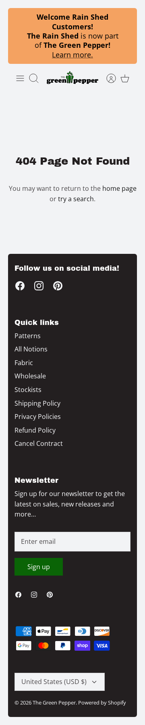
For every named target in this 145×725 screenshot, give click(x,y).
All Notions (31, 349)
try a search (76, 198)
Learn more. (72, 54)
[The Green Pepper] (72, 78)
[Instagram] (38, 285)
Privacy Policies (37, 416)
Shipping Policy (37, 403)
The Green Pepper (54, 702)
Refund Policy (35, 430)
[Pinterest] (57, 285)
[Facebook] (19, 285)
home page (119, 188)
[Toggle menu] (20, 78)
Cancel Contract (38, 443)
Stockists (27, 389)
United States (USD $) (54, 681)
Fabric (23, 362)
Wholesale (30, 376)
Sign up (38, 566)
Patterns (27, 335)
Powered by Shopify (102, 702)
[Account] (107, 78)
